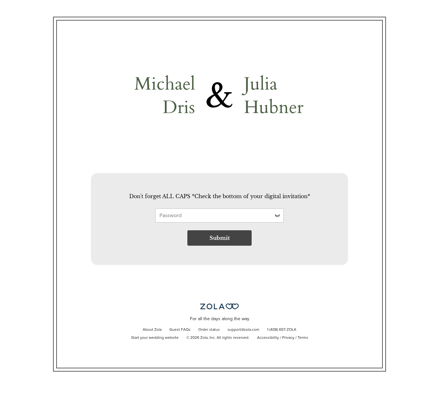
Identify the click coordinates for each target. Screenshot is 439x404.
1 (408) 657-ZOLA (281, 330)
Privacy (288, 338)
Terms (303, 338)
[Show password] (277, 215)
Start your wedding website (155, 338)
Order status (209, 330)
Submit (220, 238)
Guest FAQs (180, 330)
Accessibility (268, 338)
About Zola (152, 330)
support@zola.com (243, 330)
